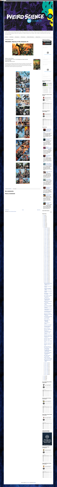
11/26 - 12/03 (46, 234)
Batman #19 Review (47, 328)
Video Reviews (30, 37)
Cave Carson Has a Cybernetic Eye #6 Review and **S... (47, 299)
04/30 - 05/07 (46, 273)
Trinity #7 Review (46, 318)
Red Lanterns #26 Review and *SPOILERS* (48, 188)
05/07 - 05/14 (46, 271)
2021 (44, 221)
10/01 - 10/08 (46, 244)
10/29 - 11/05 (46, 239)
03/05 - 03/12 (46, 362)
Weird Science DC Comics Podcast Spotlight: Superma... (48, 284)
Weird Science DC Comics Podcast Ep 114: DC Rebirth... (48, 360)
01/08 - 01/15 (46, 373)
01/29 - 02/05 (46, 369)
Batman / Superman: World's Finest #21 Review (49, 148)
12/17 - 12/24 (46, 230)
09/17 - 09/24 (46, 247)
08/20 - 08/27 (46, 252)
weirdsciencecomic (52, 61)
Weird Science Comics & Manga (46, 61)
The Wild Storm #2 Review (48, 305)
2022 (44, 220)
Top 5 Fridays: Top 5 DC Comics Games (48, 156)
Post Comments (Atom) (12, 211)
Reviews (17, 37)
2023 (44, 219)
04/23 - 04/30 (46, 274)
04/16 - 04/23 (46, 275)
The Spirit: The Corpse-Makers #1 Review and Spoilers (47, 289)
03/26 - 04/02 (46, 279)
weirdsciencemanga (52, 78)
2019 (44, 224)
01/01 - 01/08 (46, 374)
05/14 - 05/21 (46, 270)
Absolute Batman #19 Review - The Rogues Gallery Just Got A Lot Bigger (47, 131)
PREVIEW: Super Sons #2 (48, 338)
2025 (44, 216)
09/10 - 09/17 (46, 248)
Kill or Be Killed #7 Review (48, 295)
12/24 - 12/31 (46, 229)
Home (6, 37)
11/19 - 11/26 (46, 235)
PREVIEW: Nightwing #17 (48, 329)
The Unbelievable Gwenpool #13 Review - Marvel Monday (48, 350)
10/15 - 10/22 (46, 242)
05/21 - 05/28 (46, 269)
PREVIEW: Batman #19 (47, 346)
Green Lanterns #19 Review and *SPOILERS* (47, 321)
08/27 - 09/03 (46, 251)
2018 (44, 225)
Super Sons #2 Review (47, 313)
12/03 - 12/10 (46, 233)
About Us (38, 37)
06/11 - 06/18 (46, 265)
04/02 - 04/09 (46, 278)
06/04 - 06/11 (46, 266)
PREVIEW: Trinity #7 (47, 339)
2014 (44, 378)
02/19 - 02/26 (46, 365)
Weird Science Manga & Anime (46, 78)
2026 (44, 215)
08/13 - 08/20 (46, 253)
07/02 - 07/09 (46, 261)
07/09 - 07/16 (46, 260)
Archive (11, 37)
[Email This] (13, 188)
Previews (23, 37)
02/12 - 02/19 (46, 366)
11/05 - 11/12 (46, 238)
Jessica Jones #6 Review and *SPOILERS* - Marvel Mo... (47, 353)
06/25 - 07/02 (46, 262)
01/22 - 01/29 (46, 370)
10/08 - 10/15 (46, 243)
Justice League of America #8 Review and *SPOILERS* (49, 164)
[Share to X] (14, 188)
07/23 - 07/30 (46, 257)
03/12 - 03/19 (46, 282)
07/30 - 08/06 (46, 256)
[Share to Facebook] (15, 188)
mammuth (28, 482)
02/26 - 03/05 (46, 364)
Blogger (35, 482)
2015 (44, 377)
